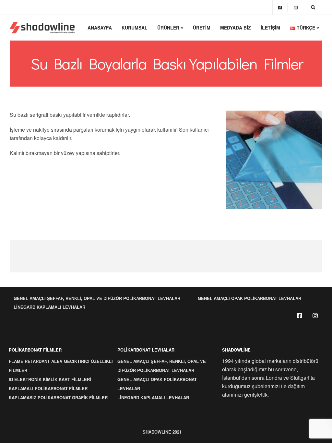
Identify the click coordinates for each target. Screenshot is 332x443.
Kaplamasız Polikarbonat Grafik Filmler (58, 397)
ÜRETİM (201, 27)
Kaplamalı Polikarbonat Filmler (48, 388)
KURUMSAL (135, 27)
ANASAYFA (100, 27)
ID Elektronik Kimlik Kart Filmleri (50, 379)
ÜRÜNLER (168, 27)
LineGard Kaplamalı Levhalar (49, 307)
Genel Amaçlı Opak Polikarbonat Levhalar (249, 298)
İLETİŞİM (270, 27)
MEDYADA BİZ (235, 27)
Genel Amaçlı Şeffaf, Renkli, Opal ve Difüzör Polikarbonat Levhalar (97, 298)
